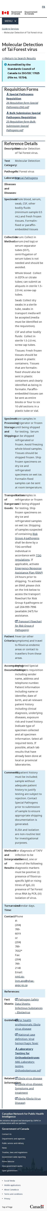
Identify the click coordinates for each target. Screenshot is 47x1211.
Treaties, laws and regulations (14, 1152)
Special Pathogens (26, 178)
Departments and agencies (13, 1138)
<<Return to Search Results (19, 58)
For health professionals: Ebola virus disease (27, 1024)
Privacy (7, 1198)
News (4, 1148)
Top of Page (7, 1207)
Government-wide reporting (14, 1157)
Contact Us (6, 1134)
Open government (9, 1170)
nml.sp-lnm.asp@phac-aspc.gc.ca (24, 981)
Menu (9, 21)
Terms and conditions (13, 1194)
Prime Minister (8, 1161)
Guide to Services (10, 28)
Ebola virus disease (30, 1078)
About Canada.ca (11, 1189)
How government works (12, 1166)
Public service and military (13, 1143)
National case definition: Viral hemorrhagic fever (26, 1039)
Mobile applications (12, 1185)
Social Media (9, 1180)
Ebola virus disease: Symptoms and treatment (29, 1088)
